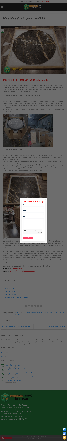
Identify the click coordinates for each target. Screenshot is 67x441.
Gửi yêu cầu (28, 238)
